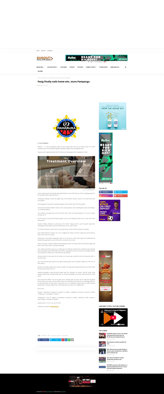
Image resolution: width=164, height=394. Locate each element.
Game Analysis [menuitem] (114, 67)
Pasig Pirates (45, 78)
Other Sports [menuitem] (103, 67)
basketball (43, 335)
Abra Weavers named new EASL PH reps (116, 343)
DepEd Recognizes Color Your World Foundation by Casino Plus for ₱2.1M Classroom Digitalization (117, 335)
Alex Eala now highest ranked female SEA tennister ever (115, 358)
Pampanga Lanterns (56, 335)
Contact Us (50, 50)
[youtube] (121, 195)
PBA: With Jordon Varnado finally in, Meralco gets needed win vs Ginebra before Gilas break (117, 351)
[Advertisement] (66, 101)
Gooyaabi (63, 391)
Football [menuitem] (80, 67)
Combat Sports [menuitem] (90, 67)
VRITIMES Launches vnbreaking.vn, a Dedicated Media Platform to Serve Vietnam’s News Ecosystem (117, 366)
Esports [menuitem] (72, 67)
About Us (43, 50)
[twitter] (121, 191)
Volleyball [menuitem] (63, 67)
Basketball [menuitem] (39, 67)
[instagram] (106, 195)
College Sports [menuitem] (52, 67)
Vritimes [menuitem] (40, 71)
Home (37, 50)
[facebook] (106, 191)
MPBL (48, 335)
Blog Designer (49, 391)
